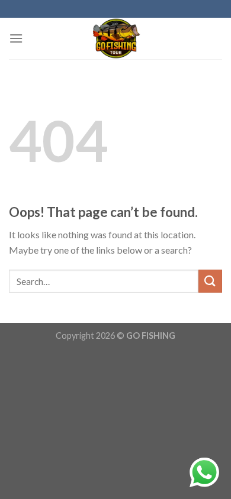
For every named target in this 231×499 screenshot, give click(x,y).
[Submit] (210, 281)
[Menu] (16, 38)
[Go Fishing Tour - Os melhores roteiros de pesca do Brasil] (115, 38)
